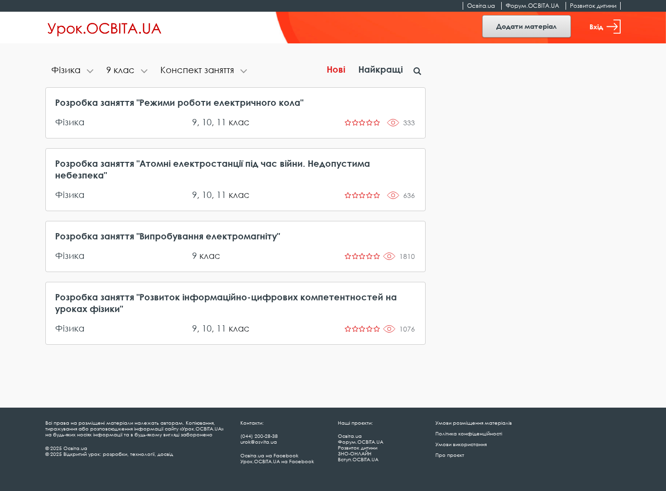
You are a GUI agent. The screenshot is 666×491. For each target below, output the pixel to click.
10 (207, 122)
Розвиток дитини (593, 5)
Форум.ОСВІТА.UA (532, 5)
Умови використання (461, 444)
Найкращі (380, 69)
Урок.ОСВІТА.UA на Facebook (277, 461)
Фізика (69, 122)
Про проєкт (449, 455)
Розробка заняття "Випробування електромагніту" (167, 236)
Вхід (596, 26)
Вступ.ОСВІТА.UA (358, 459)
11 (221, 122)
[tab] (72, 71)
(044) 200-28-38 (259, 436)
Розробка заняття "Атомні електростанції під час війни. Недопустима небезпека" (212, 169)
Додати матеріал (526, 26)
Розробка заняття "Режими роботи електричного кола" (179, 102)
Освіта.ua (481, 5)
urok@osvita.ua (258, 442)
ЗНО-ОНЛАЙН (355, 453)
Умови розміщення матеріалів (473, 423)
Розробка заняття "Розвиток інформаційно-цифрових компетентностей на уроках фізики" (226, 303)
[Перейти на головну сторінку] (104, 28)
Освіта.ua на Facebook (269, 455)
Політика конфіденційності (468, 433)
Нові (336, 69)
